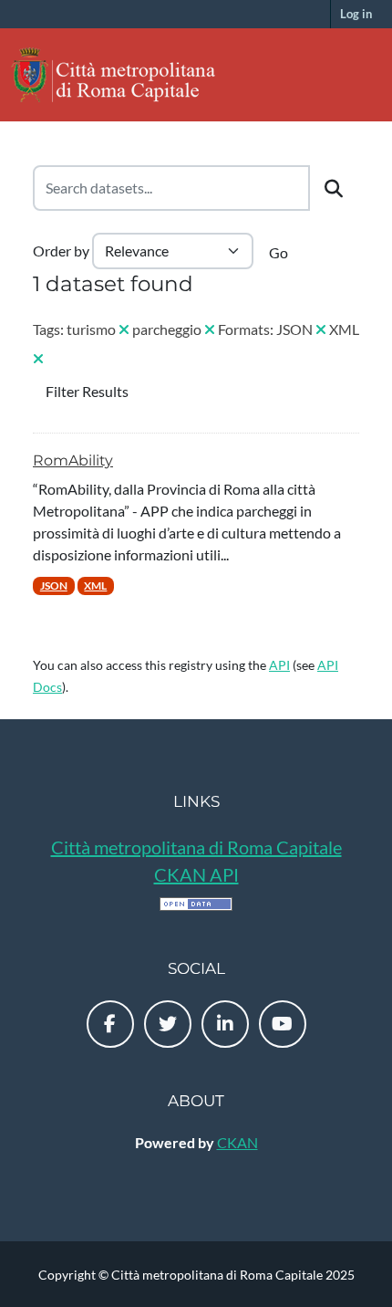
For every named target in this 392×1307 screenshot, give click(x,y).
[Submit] (333, 188)
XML (95, 585)
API (279, 665)
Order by (61, 250)
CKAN (237, 1142)
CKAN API (196, 874)
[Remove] (124, 329)
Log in (356, 13)
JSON (53, 585)
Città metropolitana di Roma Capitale (196, 847)
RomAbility (73, 460)
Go (278, 252)
